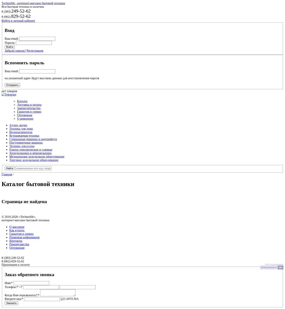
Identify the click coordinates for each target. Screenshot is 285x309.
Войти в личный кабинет (18, 20)
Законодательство (29, 108)
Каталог (22, 101)
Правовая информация (24, 237)
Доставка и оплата (29, 104)
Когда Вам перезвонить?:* (22, 295)
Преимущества (19, 244)
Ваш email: (12, 38)
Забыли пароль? (15, 50)
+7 (13, 287)
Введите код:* (14, 298)
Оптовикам (24, 115)
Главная (7, 174)
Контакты (15, 240)
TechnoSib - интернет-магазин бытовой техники (33, 3)
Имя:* (9, 283)
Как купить (16, 230)
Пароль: (10, 42)
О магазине (16, 226)
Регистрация (35, 50)
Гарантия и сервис (29, 111)
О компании (25, 118)
